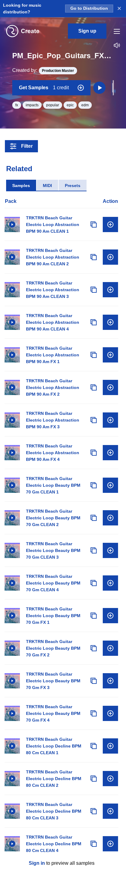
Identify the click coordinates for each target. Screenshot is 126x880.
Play (12, 224)
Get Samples (44, 87)
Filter (27, 146)
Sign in (37, 863)
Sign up (87, 31)
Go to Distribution (89, 8)
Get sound (110, 224)
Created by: (43, 70)
